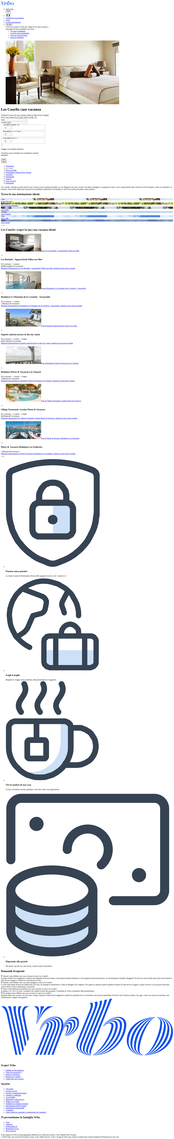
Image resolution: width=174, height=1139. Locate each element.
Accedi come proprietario (19, 33)
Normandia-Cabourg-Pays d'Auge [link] (18, 172)
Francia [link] (8, 179)
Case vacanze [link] (11, 181)
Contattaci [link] (9, 1110)
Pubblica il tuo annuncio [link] (15, 1070)
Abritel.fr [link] (9, 1124)
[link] (30, 38)
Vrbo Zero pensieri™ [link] (14, 1072)
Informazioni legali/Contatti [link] (16, 1106)
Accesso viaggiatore (17, 31)
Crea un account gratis (18, 35)
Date (2, 120)
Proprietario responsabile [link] (15, 1108)
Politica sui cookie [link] (12, 1102)
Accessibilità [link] (10, 1097)
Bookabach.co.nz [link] (12, 1129)
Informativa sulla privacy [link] (15, 1099)
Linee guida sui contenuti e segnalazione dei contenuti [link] (26, 1112)
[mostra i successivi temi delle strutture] (4, 225)
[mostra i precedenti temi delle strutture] (2, 225)
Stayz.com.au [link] (11, 1131)
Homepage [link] (10, 166)
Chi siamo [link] (9, 1089)
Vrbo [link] (7, 1122)
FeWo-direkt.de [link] (11, 1127)
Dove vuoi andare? (8, 117)
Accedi (9, 25)
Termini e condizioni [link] (13, 1095)
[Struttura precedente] (2, 456)
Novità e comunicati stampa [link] (16, 1093)
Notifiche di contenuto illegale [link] (17, 1104)
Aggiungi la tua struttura (15, 18)
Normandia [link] (10, 177)
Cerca (4, 162)
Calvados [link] (9, 175)
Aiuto (8, 20)
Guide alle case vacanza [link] (15, 1079)
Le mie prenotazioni (13, 22)
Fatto (3, 159)
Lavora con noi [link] (11, 1091)
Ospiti (3, 122)
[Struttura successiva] (4, 456)
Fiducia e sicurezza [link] (13, 1075)
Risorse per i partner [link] (13, 1077)
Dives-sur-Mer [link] (11, 170)
